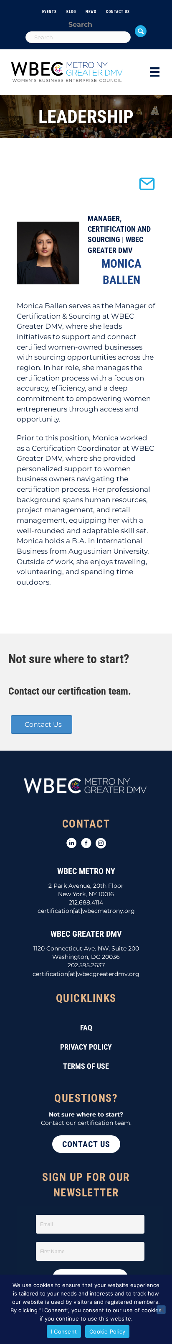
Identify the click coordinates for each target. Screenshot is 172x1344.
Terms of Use (86, 1066)
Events (49, 12)
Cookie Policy (107, 1331)
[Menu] (154, 72)
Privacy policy (86, 1046)
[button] (141, 31)
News (91, 12)
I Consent (64, 1331)
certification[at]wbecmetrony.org (86, 911)
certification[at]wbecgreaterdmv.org (86, 974)
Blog (71, 12)
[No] (161, 1309)
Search (80, 24)
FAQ (86, 1027)
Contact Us (118, 12)
